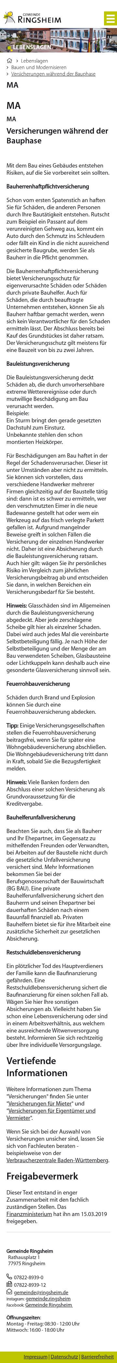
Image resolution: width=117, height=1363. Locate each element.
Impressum (35, 1357)
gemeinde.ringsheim (48, 1299)
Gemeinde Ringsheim (49, 1305)
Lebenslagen (34, 61)
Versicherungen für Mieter (40, 1104)
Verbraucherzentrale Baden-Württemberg (57, 1161)
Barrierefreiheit (97, 1357)
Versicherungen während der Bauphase (53, 74)
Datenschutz (64, 1357)
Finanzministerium (29, 1215)
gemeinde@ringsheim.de (41, 1293)
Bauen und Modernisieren (39, 67)
